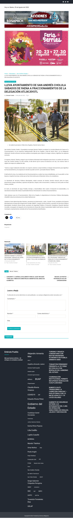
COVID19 (31, 395)
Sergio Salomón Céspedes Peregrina (35, 482)
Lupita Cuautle (33, 435)
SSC (29, 491)
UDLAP (30, 506)
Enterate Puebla (10, 95)
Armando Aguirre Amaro (33, 375)
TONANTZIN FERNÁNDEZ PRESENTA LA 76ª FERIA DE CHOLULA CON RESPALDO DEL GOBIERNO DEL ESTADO (58, 368)
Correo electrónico (43, 313)
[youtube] (68, 2)
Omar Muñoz (32, 448)
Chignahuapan (31, 383)
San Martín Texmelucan (33, 473)
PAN (41, 447)
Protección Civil (32, 459)
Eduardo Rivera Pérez (36, 399)
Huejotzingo (30, 418)
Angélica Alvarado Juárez (36, 364)
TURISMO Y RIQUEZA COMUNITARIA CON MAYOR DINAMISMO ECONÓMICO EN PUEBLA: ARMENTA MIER (58, 356)
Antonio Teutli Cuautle (34, 368)
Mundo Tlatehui (14, 271)
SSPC (40, 491)
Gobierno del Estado (35, 405)
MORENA (31, 439)
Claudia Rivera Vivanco (33, 388)
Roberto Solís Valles (38, 463)
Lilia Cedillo (32, 430)
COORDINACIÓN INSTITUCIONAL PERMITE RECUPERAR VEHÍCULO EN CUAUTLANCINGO (58, 380)
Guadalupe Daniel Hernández (33, 414)
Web (8, 320)
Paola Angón (32, 452)
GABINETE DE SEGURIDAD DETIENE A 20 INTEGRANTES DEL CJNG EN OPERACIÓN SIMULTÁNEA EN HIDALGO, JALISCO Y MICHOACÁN (58, 407)
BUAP (38, 379)
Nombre (10, 313)
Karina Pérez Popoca (35, 426)
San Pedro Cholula (32, 477)
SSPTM (37, 495)
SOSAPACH (36, 487)
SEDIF (41, 477)
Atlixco (30, 379)
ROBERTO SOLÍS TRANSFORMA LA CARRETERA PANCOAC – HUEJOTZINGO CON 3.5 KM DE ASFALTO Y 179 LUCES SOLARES (58, 392)
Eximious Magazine (44, 515)
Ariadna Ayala (31, 371)
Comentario (11, 299)
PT (40, 459)
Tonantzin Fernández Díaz (35, 500)
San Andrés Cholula (10, 81)
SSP (35, 491)
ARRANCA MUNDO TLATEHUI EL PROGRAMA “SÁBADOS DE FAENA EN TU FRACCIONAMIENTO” (13, 257)
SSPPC (30, 495)
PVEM (29, 463)
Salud (29, 466)
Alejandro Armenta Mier (36, 355)
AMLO (29, 360)
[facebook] (63, 2)
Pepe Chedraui (32, 455)
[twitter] (65, 2)
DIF (39, 395)
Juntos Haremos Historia (34, 422)
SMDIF (29, 487)
